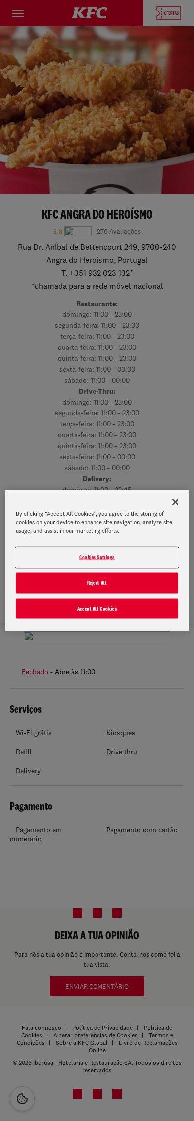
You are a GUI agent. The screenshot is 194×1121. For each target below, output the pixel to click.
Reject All (97, 582)
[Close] (175, 501)
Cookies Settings (97, 556)
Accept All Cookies (97, 608)
